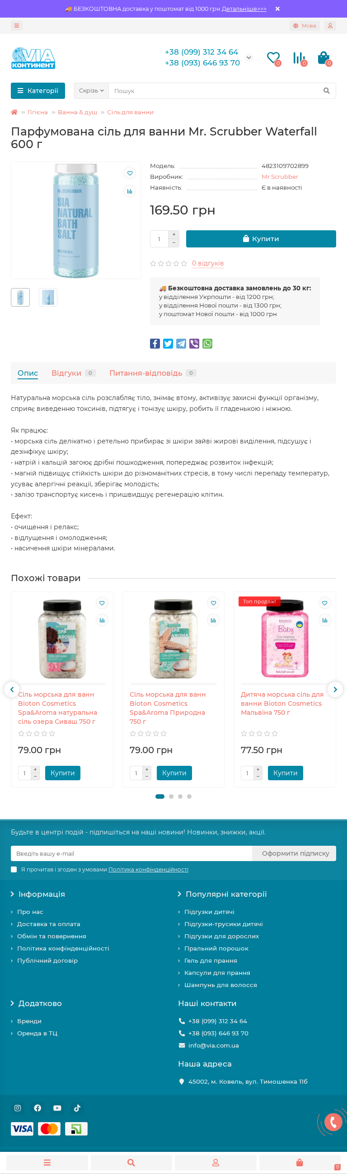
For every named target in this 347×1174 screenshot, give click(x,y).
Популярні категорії (226, 894)
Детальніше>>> (244, 8)
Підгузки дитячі (209, 911)
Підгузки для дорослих (221, 936)
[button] (159, 796)
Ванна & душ (77, 112)
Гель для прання (210, 960)
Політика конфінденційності (63, 948)
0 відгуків (208, 263)
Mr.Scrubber (280, 176)
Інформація (42, 894)
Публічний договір (47, 960)
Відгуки (72, 372)
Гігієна (38, 112)
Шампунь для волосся (220, 984)
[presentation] (11, 689)
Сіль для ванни (130, 112)
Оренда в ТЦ (37, 1033)
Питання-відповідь (151, 372)
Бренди (29, 1021)
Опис (28, 372)
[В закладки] (129, 173)
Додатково (40, 1003)
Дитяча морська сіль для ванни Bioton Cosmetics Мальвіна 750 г (282, 703)
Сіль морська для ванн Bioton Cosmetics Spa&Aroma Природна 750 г (168, 708)
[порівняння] (129, 191)
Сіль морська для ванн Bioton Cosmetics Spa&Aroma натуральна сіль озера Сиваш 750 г (57, 708)
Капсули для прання (217, 972)
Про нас (30, 911)
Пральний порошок (216, 948)
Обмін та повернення (51, 936)
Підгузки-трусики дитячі (223, 923)
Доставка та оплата (48, 923)
